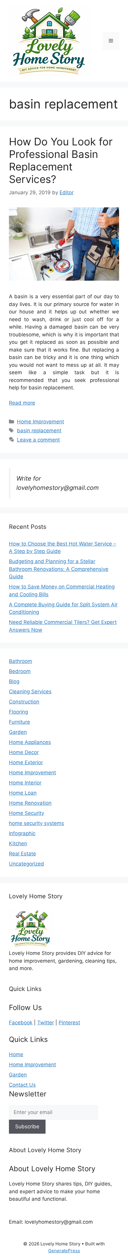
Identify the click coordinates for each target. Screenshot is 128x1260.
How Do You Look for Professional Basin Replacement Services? (61, 160)
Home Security (26, 813)
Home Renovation (30, 803)
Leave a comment (38, 440)
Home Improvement (40, 422)
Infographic (22, 833)
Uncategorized (26, 864)
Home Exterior (26, 762)
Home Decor (24, 752)
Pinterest (69, 1023)
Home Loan (23, 793)
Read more (22, 403)
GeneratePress (64, 1250)
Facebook (20, 1023)
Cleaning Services (30, 692)
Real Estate (22, 854)
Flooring (18, 712)
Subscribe (27, 1127)
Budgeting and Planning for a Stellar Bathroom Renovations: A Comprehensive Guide (58, 568)
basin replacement (39, 431)
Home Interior (25, 783)
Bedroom (20, 671)
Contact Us (22, 1085)
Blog (14, 681)
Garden (18, 732)
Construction (24, 702)
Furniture (19, 722)
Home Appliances (30, 742)
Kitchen (18, 843)
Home (16, 1054)
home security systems (36, 823)
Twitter (45, 1023)
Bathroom (20, 661)
